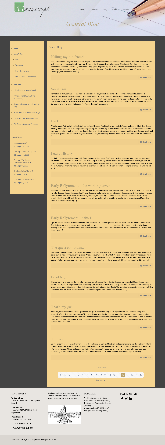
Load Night (60, 276)
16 (128, 375)
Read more (147, 78)
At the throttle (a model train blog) (27, 113)
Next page (100, 380)
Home (16, 48)
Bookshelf (17, 84)
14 (119, 375)
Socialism (58, 88)
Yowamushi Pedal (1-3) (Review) (96, 408)
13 (114, 375)
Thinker (57, 338)
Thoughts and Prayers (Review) (96, 411)
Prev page (102, 367)
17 (132, 375)
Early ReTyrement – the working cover (80, 185)
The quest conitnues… (68, 247)
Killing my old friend (67, 56)
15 (123, 375)
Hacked (56, 121)
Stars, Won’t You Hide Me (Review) (97, 401)
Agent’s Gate (18, 54)
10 (101, 375)
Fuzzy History (62, 153)
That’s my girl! (62, 306)
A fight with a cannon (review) (95, 398)
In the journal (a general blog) (25, 90)
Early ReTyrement (22, 71)
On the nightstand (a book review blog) (26, 105)
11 (105, 375)
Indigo (17, 59)
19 (141, 375)
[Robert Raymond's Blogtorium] (32, 9)
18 (136, 375)
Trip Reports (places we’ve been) (26, 124)
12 (110, 375)
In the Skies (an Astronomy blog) (26, 118)
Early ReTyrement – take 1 (71, 217)
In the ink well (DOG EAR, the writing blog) (24, 97)
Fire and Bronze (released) (25, 77)
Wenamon (19, 65)
